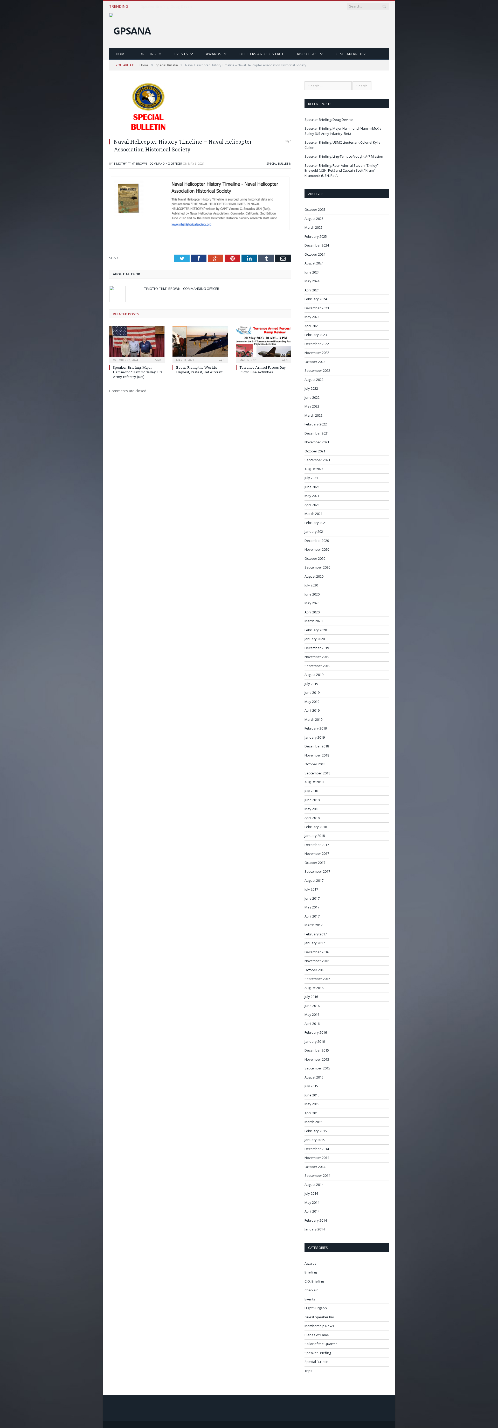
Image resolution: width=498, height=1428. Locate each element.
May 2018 (312, 809)
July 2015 (311, 1086)
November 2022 (317, 352)
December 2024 (317, 245)
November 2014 (317, 1157)
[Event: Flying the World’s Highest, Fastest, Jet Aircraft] (200, 344)
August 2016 (314, 987)
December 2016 (317, 952)
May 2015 (312, 1104)
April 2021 (312, 504)
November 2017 (317, 853)
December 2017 (317, 844)
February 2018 (316, 826)
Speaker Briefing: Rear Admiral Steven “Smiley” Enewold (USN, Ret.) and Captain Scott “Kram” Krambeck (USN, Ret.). (341, 170)
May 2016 (312, 1014)
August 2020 (314, 576)
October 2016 (315, 970)
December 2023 (317, 308)
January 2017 (315, 943)
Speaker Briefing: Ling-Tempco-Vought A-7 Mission (344, 156)
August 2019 (314, 674)
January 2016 (315, 1041)
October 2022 (315, 361)
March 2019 (313, 719)
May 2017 (312, 907)
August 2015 (314, 1077)
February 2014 (316, 1220)
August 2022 (314, 379)
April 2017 (312, 916)
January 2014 (315, 1229)
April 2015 (312, 1113)
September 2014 (317, 1175)
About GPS (307, 53)
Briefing (148, 53)
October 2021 (315, 451)
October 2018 (315, 764)
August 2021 (314, 469)
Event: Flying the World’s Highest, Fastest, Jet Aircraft (199, 369)
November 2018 (317, 755)
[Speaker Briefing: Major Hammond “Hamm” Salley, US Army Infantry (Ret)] (137, 344)
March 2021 (313, 513)
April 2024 (312, 290)
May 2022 (312, 406)
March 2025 (313, 227)
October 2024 (315, 254)
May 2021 (312, 495)
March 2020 (313, 621)
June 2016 (312, 1005)
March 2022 (313, 415)
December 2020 (317, 540)
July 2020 (311, 585)
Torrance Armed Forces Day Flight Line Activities (262, 369)
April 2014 (312, 1211)
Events (181, 53)
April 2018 (312, 817)
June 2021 (312, 487)
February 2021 (316, 522)
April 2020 (312, 612)
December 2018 (317, 746)
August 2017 (314, 880)
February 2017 (316, 934)
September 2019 (317, 665)
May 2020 (312, 603)
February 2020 (316, 630)
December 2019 (317, 648)
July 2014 (311, 1193)
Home (121, 53)
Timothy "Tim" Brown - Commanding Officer (148, 163)
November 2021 (317, 442)
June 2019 (312, 692)
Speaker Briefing (318, 1352)
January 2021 (315, 531)
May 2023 (312, 316)
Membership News (319, 1326)
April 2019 (312, 710)
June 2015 (312, 1095)
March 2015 (313, 1121)
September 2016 (317, 978)
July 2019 (311, 683)
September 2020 (317, 567)
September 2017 (317, 871)
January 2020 (315, 638)
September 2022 (317, 370)
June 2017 (312, 898)
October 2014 (315, 1166)
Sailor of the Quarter (321, 1343)
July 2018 (311, 791)
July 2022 (311, 388)
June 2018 (312, 799)
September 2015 (317, 1068)
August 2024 (314, 263)
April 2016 (312, 1023)
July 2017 (311, 889)
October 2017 (315, 862)
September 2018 (317, 773)
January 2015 (315, 1139)
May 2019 (312, 701)
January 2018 (315, 835)
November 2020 (317, 549)
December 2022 (317, 343)
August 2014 (314, 1184)
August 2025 (314, 218)
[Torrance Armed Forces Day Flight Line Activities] (263, 344)
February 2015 (316, 1131)
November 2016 (317, 960)
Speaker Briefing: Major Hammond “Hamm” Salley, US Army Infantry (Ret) (137, 372)
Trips (308, 1370)
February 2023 (316, 334)
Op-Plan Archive (352, 53)
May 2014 (312, 1202)
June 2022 (312, 397)
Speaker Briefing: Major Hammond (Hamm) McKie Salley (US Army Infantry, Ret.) (200, 6)
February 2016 (316, 1032)
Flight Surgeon (316, 1308)
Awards (213, 53)
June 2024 (312, 272)
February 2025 (316, 236)
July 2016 (311, 996)
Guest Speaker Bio (319, 1317)
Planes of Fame (317, 1335)
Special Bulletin (278, 163)
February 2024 (316, 299)
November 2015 (317, 1059)
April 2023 (312, 326)
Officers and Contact (261, 53)
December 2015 (317, 1050)
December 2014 (317, 1148)
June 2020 (312, 594)
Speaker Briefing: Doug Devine (329, 119)
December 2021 (317, 433)
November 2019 (317, 656)
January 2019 (315, 737)
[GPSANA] (130, 29)
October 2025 (315, 209)
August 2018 (314, 782)
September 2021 (317, 460)
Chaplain (312, 1290)
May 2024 (312, 281)
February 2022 (316, 424)
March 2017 (313, 925)
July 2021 (311, 477)
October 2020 (315, 558)
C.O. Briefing (314, 1281)
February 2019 (316, 728)
